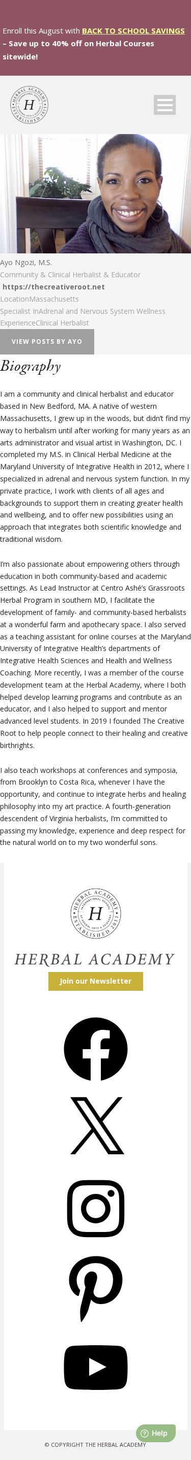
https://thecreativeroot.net (54, 286)
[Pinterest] (95, 1323)
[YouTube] (95, 1403)
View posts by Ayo (47, 341)
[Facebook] (95, 1084)
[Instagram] (95, 1244)
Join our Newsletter (95, 981)
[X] (95, 1164)
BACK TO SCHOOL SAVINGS (133, 30)
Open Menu (165, 105)
